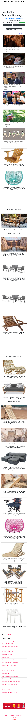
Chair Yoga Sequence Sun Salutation (10, 676)
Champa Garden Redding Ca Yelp (9, 692)
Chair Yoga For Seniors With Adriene (10, 668)
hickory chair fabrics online (14, 27)
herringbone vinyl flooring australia (14, 29)
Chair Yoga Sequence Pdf (7, 643)
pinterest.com (9, 634)
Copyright (14, 717)
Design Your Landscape (13, 1)
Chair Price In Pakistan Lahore (9, 651)
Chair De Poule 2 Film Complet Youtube (11, 681)
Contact (12, 715)
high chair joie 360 (8, 25)
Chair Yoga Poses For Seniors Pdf (9, 684)
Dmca (6, 715)
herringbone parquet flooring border (14, 18)
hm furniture (22, 22)
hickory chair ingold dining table (10, 22)
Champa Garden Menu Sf (7, 654)
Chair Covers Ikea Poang (7, 679)
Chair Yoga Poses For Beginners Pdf (10, 646)
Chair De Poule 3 (5, 673)
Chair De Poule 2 (5, 657)
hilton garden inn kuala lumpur (14, 20)
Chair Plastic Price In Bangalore (9, 641)
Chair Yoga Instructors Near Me (9, 687)
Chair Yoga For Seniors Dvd (8, 689)
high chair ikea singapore (18, 25)
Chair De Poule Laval (6, 649)
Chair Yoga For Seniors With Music (10, 662)
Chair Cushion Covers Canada (9, 665)
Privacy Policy (19, 715)
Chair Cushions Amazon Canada (9, 660)
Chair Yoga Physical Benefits (8, 670)
